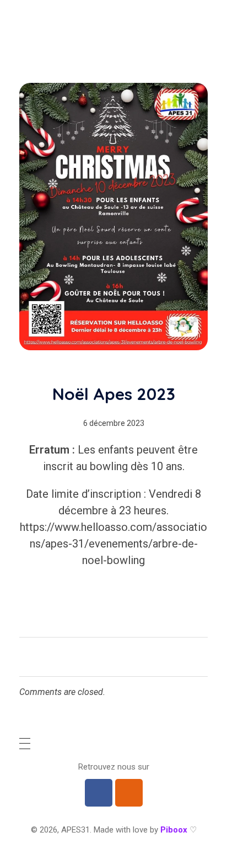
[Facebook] (98, 793)
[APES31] (55, 34)
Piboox (173, 830)
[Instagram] (129, 793)
